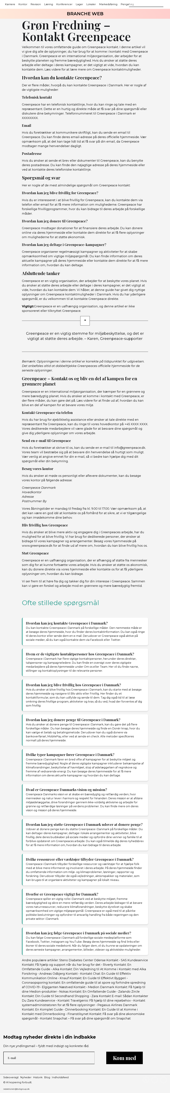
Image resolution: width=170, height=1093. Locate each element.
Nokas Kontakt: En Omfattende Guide (87, 991)
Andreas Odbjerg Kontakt (58, 974)
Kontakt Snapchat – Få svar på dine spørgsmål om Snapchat (85, 1018)
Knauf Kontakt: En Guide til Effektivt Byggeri (93, 978)
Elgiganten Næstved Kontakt (63, 987)
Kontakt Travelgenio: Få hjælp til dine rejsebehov (94, 1000)
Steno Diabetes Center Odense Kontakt (88, 960)
